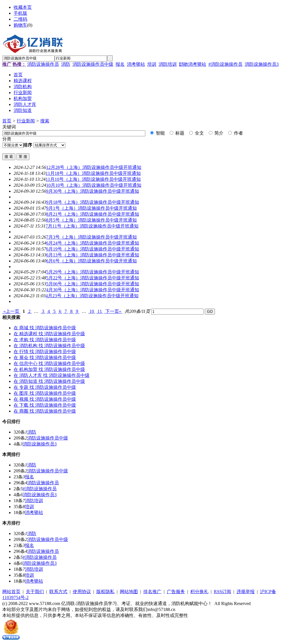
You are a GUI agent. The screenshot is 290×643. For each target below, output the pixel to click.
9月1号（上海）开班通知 (91, 208)
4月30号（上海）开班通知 (92, 289)
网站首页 (11, 591)
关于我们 (35, 591)
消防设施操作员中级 (92, 64)
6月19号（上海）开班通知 (92, 249)
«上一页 (11, 311)
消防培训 (168, 64)
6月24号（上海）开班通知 (92, 243)
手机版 (20, 13)
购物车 (20, 25)
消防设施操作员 (43, 64)
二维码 (20, 19)
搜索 (44, 120)
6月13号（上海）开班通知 (92, 254)
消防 (65, 64)
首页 (6, 120)
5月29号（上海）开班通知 (92, 271)
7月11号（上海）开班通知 (92, 226)
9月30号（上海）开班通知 (92, 191)
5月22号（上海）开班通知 (92, 277)
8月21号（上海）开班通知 (92, 214)
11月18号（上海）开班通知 (93, 173)
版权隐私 (105, 591)
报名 (120, 64)
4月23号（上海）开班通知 (92, 295)
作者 (238, 133)
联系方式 (58, 591)
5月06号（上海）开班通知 (92, 283)
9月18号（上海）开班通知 (92, 202)
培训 (151, 64)
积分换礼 (199, 591)
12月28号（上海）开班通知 (93, 167)
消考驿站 (136, 64)
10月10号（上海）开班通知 (93, 185)
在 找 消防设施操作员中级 (45, 327)
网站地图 (129, 591)
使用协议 (82, 591)
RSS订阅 (222, 591)
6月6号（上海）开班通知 (91, 260)
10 (91, 311)
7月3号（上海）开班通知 (91, 237)
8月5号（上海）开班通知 (91, 220)
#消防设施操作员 (225, 64)
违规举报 (245, 591)
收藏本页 (23, 7)
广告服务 (176, 591)
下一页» (113, 311)
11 (99, 311)
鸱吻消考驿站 (192, 64)
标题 (179, 133)
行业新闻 (26, 120)
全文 (199, 133)
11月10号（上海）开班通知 (93, 179)
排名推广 (152, 591)
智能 (160, 133)
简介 (218, 133)
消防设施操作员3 (262, 64)
